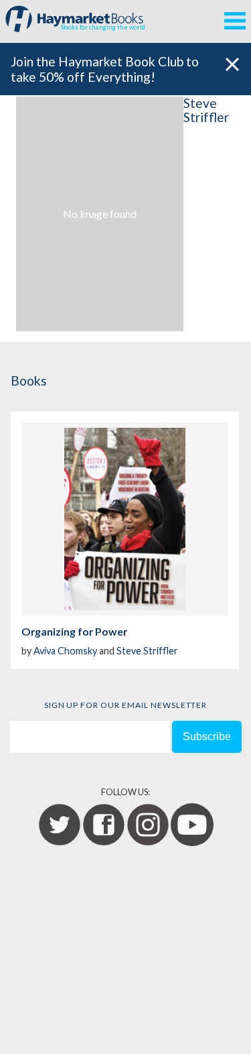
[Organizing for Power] (124, 519)
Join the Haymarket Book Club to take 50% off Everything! (105, 69)
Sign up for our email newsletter (125, 705)
